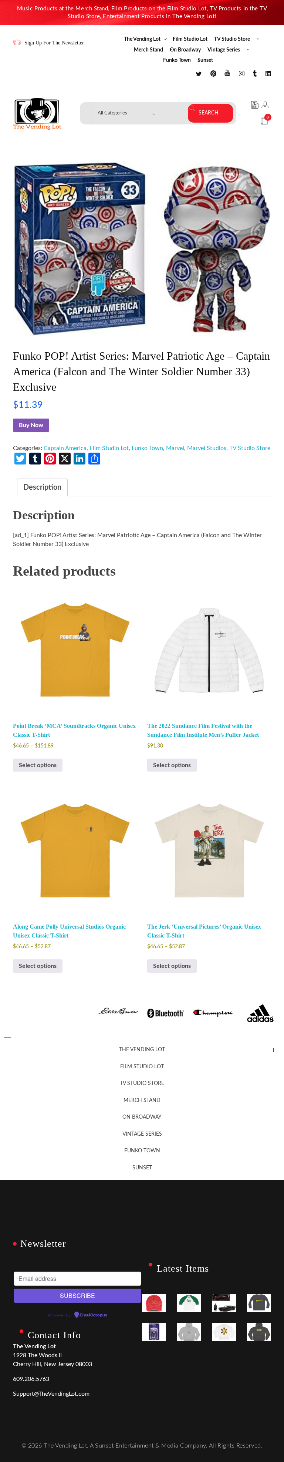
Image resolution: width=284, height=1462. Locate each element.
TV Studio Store (249, 448)
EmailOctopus (93, 1315)
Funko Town (147, 448)
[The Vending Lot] (37, 114)
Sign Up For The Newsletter (54, 43)
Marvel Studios (206, 448)
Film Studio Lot (109, 448)
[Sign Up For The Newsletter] (17, 42)
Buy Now (31, 425)
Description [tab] (42, 487)
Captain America (65, 448)
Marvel (175, 448)
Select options (38, 765)
